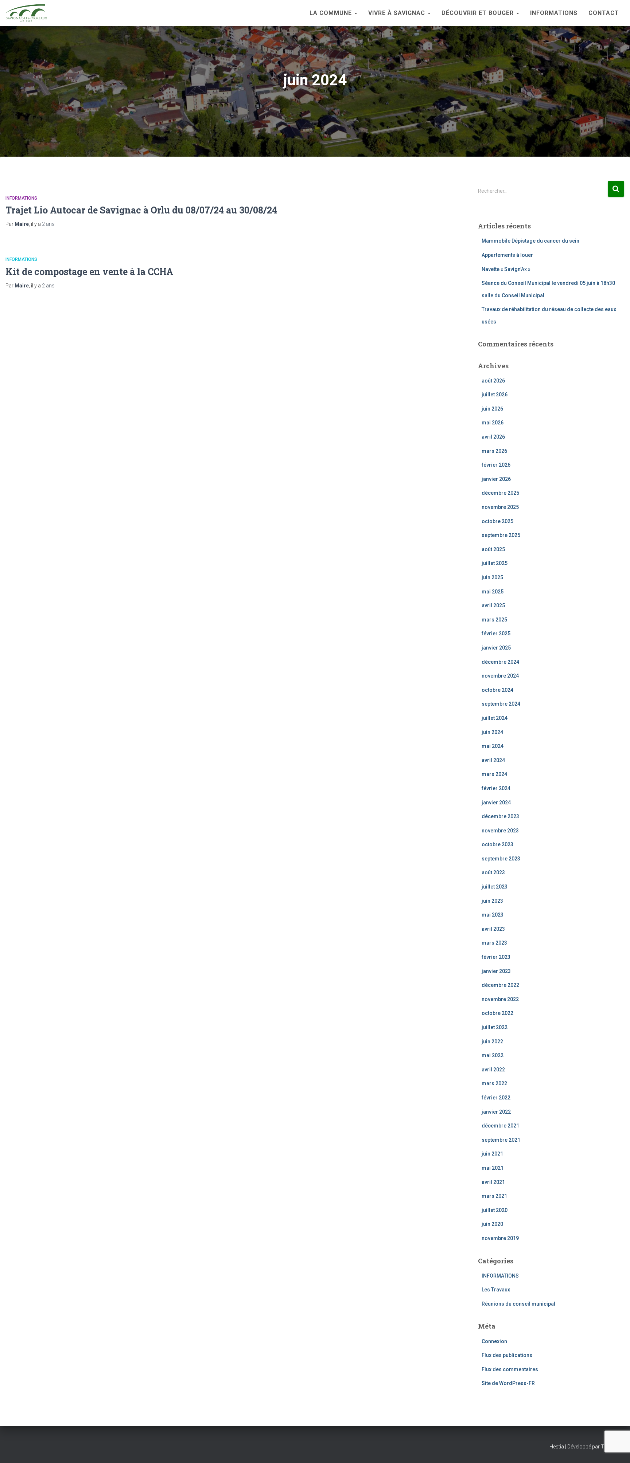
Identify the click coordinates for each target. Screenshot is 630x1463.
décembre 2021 (500, 1126)
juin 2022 (492, 1041)
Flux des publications (507, 1355)
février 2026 (496, 465)
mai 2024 (492, 746)
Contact (603, 12)
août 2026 (493, 381)
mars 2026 (494, 451)
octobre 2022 (497, 1013)
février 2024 (496, 788)
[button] (355, 12)
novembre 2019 (500, 1238)
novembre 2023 (500, 831)
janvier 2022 (496, 1112)
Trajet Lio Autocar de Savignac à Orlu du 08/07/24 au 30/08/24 (141, 210)
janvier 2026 (496, 479)
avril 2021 (493, 1182)
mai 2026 (492, 422)
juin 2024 (492, 732)
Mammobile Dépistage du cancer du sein (530, 241)
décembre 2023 (500, 816)
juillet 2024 (495, 718)
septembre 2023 (501, 859)
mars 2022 (494, 1083)
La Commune (332, 12)
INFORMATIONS (554, 12)
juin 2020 (492, 1224)
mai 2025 (492, 592)
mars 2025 (494, 620)
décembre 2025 (500, 493)
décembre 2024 (500, 662)
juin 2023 (492, 901)
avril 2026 (493, 437)
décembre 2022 (500, 985)
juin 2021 (492, 1154)
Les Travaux (496, 1290)
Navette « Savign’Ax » (506, 269)
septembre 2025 (501, 535)
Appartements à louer (507, 255)
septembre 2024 (501, 704)
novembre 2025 (500, 507)
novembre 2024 (500, 676)
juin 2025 (492, 577)
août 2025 (493, 549)
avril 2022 (493, 1069)
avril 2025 (493, 605)
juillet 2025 (495, 563)
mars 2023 (494, 943)
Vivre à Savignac (397, 12)
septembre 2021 (501, 1140)
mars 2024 (494, 774)
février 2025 (496, 633)
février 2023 (496, 957)
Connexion (494, 1341)
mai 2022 (492, 1055)
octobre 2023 (497, 844)
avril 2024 (493, 760)
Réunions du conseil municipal (518, 1304)
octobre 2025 (497, 521)
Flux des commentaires (510, 1369)
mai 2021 (492, 1168)
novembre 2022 (500, 999)
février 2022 (496, 1098)
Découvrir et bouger (479, 12)
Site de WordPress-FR (508, 1383)
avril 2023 (493, 929)
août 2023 (493, 872)
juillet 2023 (495, 887)
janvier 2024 (496, 802)
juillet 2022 (495, 1027)
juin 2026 (492, 409)
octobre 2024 (497, 690)
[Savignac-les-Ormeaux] (26, 13)
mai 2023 (492, 915)
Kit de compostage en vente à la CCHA (89, 272)
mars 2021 (494, 1196)
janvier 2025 (496, 648)
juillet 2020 (495, 1210)
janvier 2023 (496, 971)
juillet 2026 (495, 394)
